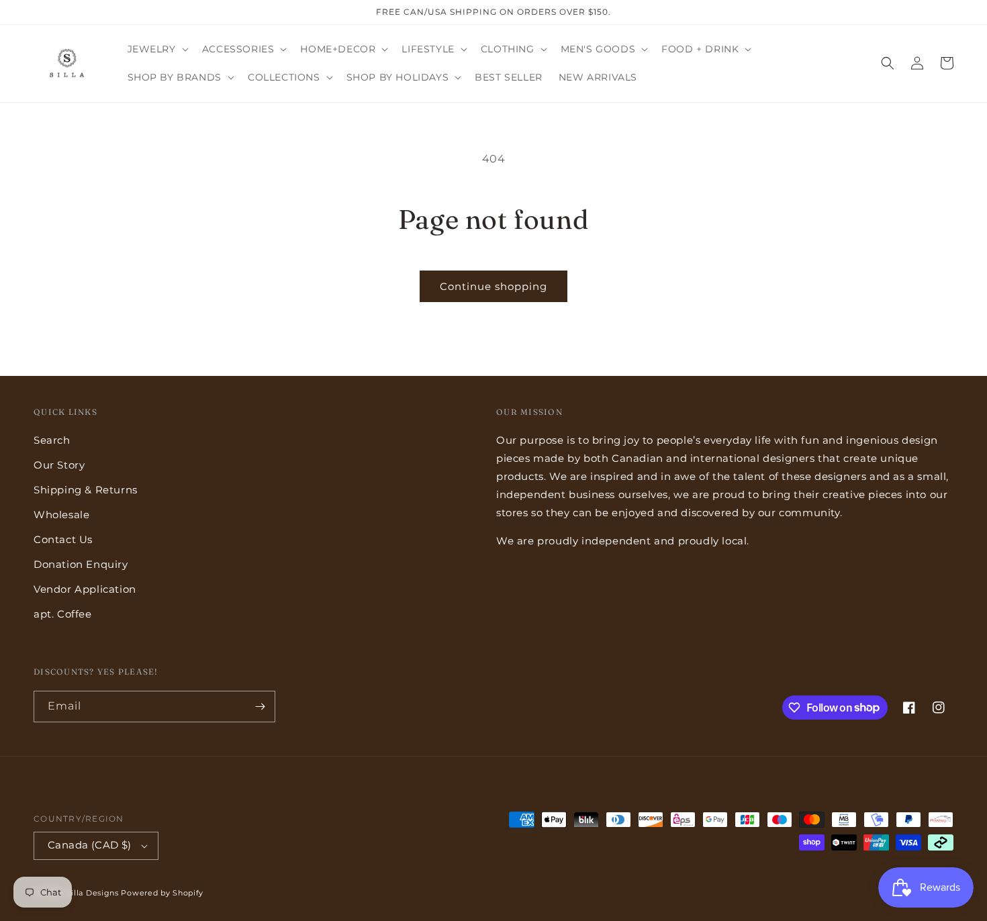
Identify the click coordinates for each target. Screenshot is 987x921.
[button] (157, 49)
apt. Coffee (63, 614)
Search (52, 440)
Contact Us (63, 539)
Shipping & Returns (86, 489)
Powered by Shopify (162, 893)
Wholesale (61, 514)
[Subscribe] (260, 706)
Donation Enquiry (81, 564)
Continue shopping (493, 286)
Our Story (59, 464)
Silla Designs (92, 893)
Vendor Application (85, 589)
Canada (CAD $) (90, 844)
